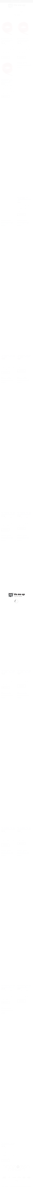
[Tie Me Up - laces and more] (16, 595)
